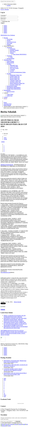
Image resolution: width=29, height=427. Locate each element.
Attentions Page (7, 104)
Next (5, 395)
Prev (5, 379)
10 (4, 393)
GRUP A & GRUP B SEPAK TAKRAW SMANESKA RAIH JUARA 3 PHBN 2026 (15, 321)
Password (3, 18)
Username (3, 15)
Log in (2, 23)
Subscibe (18, 421)
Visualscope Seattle (20, 403)
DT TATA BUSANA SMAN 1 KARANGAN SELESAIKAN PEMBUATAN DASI (15, 324)
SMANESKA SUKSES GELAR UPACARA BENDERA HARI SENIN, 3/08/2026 (15, 319)
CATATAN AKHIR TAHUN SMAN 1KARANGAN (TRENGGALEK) (13, 369)
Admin (3, 141)
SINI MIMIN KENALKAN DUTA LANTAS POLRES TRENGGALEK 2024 (12, 331)
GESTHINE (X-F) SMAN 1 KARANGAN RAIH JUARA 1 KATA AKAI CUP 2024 (14, 333)
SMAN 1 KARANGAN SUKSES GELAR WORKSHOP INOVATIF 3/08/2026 (15, 316)
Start (5, 378)
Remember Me (6, 21)
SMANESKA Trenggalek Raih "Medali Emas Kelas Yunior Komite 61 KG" (15, 361)
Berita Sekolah (7, 105)
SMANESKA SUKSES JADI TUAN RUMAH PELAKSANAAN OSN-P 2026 (16, 327)
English (9, 5)
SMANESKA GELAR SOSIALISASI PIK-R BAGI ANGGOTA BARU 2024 (15, 373)
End (5, 396)
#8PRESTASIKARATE (7, 164)
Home (5, 102)
